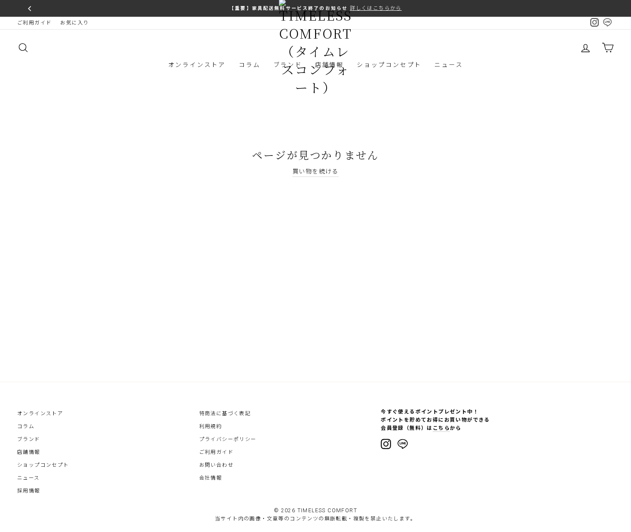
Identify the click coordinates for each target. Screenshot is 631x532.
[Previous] (30, 8)
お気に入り (74, 23)
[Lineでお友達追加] (402, 445)
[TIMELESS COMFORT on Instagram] (386, 444)
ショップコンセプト (389, 64)
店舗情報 (28, 452)
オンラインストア (197, 64)
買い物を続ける (315, 171)
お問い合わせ (216, 465)
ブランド (28, 439)
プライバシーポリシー (228, 439)
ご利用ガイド (34, 23)
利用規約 (210, 426)
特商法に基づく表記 (225, 413)
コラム (249, 64)
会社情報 (210, 478)
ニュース (448, 64)
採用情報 (28, 491)
